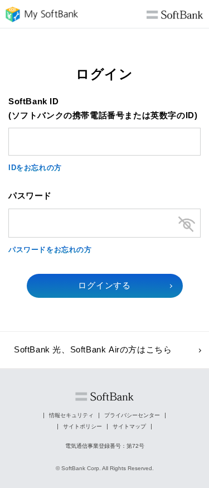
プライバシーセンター (132, 415)
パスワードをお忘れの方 (50, 249)
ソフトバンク (104, 397)
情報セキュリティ (71, 415)
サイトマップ (129, 426)
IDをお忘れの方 (35, 167)
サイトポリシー (82, 426)
